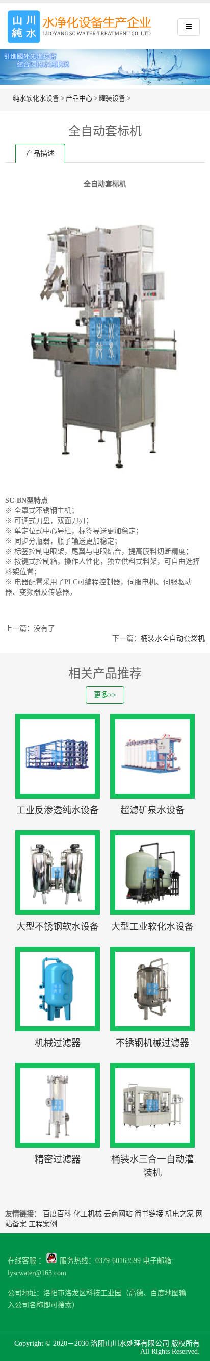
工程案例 (43, 1224)
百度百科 (57, 1214)
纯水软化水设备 (36, 98)
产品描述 (40, 153)
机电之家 (179, 1214)
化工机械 (87, 1214)
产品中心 (79, 98)
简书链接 (149, 1214)
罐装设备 (112, 98)
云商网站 (118, 1214)
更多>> (105, 695)
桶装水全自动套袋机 (173, 638)
